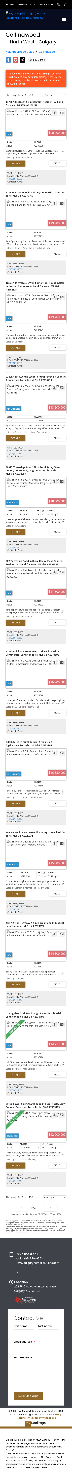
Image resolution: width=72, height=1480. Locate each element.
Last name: (45, 1326)
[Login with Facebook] (8, 61)
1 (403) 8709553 (14, 178)
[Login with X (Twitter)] (22, 61)
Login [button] (37, 60)
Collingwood (47, 52)
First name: (21, 1326)
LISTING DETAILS (15, 164)
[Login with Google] (15, 61)
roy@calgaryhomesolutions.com (22, 4)
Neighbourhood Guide (20, 52)
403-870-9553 (46, 4)
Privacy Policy (54, 1414)
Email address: (23, 1341)
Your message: (23, 1357)
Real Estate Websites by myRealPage (36, 1417)
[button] (20, 4)
